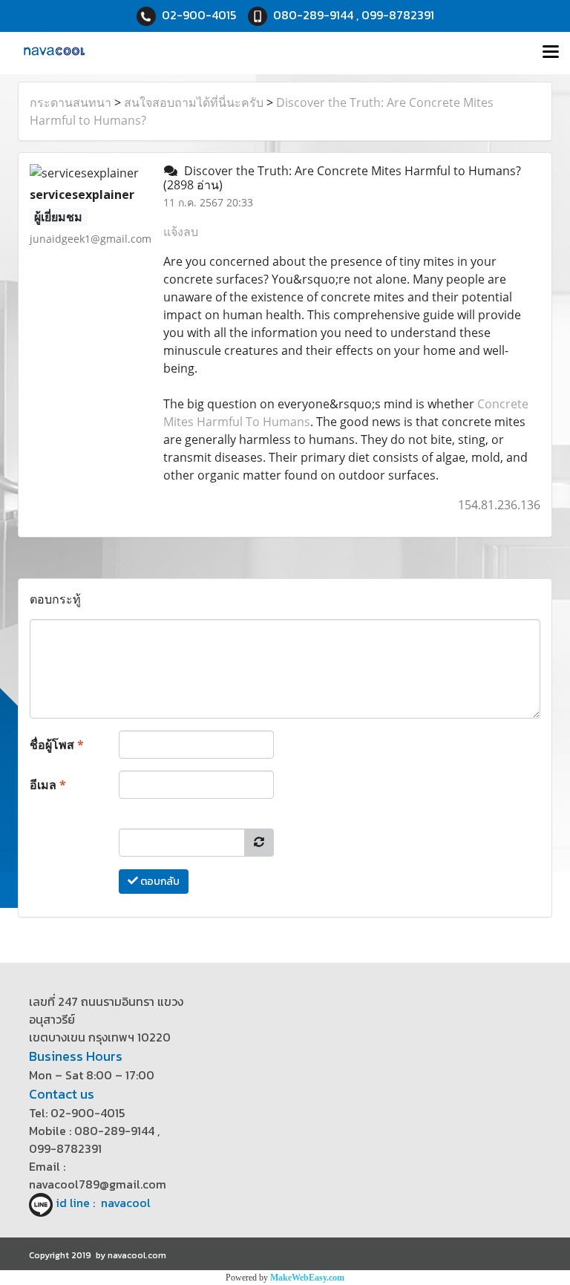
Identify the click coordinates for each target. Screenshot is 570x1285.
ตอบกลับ (159, 881)
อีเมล (48, 784)
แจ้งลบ (180, 231)
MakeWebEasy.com (307, 1277)
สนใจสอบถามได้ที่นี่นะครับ (193, 102)
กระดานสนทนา (70, 102)
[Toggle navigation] (550, 52)
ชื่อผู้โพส (57, 744)
